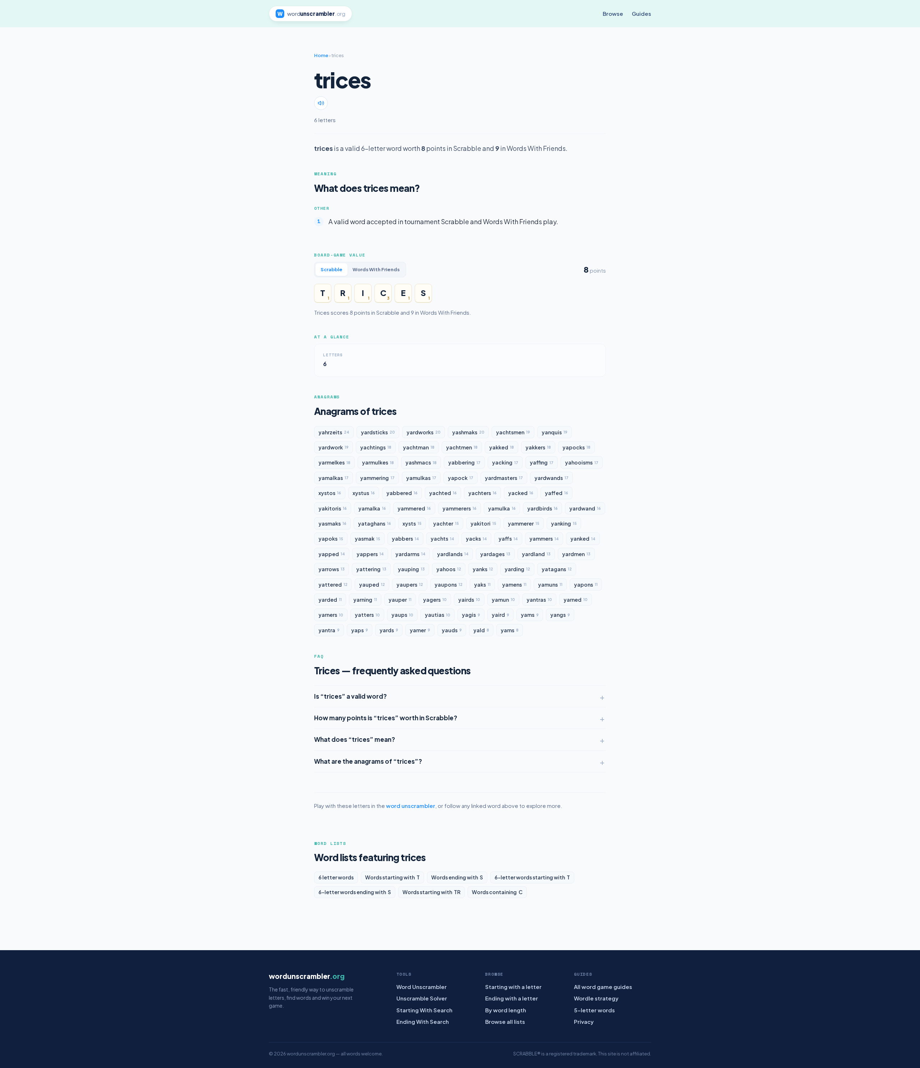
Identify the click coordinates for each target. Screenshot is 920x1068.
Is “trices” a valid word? (350, 696)
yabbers (405, 538)
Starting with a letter (513, 986)
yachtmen (462, 447)
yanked (582, 538)
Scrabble (331, 269)
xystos (329, 493)
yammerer (523, 523)
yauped (372, 584)
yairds (469, 599)
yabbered (402, 493)
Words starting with (392, 877)
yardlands (453, 554)
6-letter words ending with (354, 892)
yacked (520, 493)
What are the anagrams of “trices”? (368, 761)
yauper (399, 599)
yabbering (464, 462)
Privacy (584, 1021)
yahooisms (581, 462)
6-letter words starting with (532, 877)
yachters (482, 493)
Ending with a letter (511, 998)
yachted (443, 493)
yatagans (557, 569)
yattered (333, 584)
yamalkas (333, 478)
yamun (503, 599)
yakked (501, 447)
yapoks (330, 538)
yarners (330, 614)
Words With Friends (376, 269)
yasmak (367, 538)
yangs (560, 614)
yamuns (550, 584)
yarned (576, 599)
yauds (452, 630)
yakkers (538, 447)
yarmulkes (378, 462)
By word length (505, 1010)
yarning (365, 599)
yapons (586, 584)
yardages (495, 554)
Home (321, 55)
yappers (370, 554)
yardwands (551, 478)
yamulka (502, 508)
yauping (411, 569)
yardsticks (378, 432)
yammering (377, 478)
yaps (359, 630)
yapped (331, 554)
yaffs (508, 538)
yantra (329, 630)
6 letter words (336, 877)
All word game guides (603, 986)
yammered (414, 508)
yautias (437, 614)
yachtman (418, 447)
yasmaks (332, 523)
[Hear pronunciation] (321, 103)
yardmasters (504, 478)
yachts (442, 538)
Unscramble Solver (421, 998)
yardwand (585, 508)
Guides (641, 13)
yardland (536, 554)
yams (530, 614)
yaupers (409, 584)
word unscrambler (410, 805)
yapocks (576, 447)
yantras (539, 599)
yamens (514, 584)
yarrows (331, 569)
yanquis (554, 432)
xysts (412, 523)
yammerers (459, 508)
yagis (471, 614)
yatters (367, 614)
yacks (476, 538)
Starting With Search (424, 1010)
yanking (564, 523)
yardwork (333, 447)
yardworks (423, 432)
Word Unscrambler (421, 986)
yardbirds (542, 508)
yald (481, 630)
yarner (420, 630)
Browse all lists (505, 1021)
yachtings (375, 447)
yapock (460, 478)
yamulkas (421, 478)
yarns (510, 630)
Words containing (497, 892)
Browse (613, 13)
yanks (483, 569)
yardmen (576, 554)
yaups (402, 614)
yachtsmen (513, 432)
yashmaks (468, 432)
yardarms (410, 554)
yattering (371, 569)
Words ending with (457, 877)
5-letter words (594, 1010)
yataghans (374, 523)
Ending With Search (422, 1021)
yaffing (541, 462)
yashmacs (421, 462)
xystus (364, 493)
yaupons (448, 584)
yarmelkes (334, 462)
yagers (435, 599)
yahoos (448, 569)
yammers (544, 538)
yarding (517, 569)
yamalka (372, 508)
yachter (446, 523)
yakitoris (332, 508)
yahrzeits (333, 432)
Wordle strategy (596, 998)
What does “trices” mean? (354, 739)
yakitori (483, 523)
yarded (330, 599)
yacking (505, 462)
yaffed (556, 493)
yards (389, 630)
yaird (500, 614)
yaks (482, 584)
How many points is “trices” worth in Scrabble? (385, 718)
